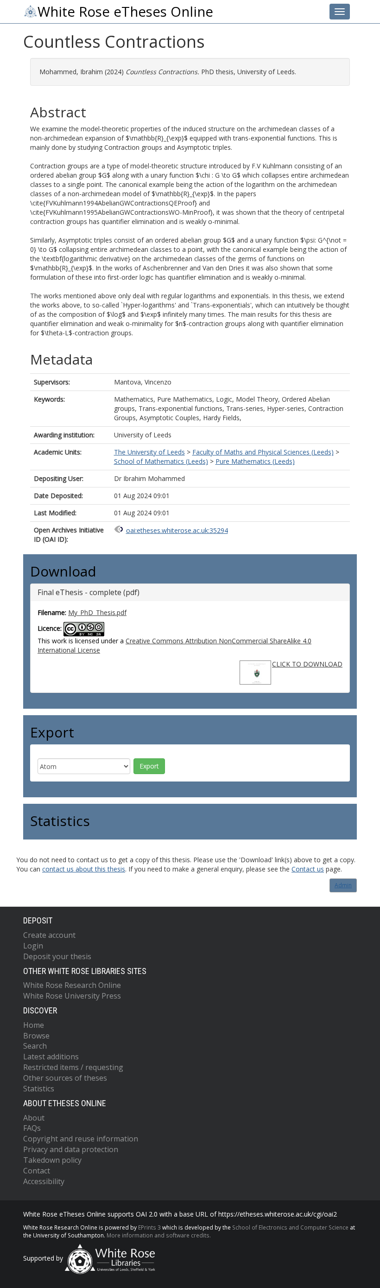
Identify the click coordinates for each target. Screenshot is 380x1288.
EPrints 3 (149, 1227)
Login (33, 946)
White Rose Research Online (72, 985)
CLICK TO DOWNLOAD (307, 664)
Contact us (307, 869)
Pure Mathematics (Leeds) (255, 461)
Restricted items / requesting (73, 1067)
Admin (343, 885)
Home (33, 1025)
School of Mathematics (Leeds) (161, 461)
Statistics (38, 1088)
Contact (36, 1171)
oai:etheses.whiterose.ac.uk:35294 (177, 530)
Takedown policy (52, 1160)
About (33, 1118)
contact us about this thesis (83, 869)
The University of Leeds (149, 452)
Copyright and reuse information (80, 1139)
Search (35, 1046)
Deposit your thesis (57, 956)
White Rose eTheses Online (125, 11)
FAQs (32, 1128)
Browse (36, 1036)
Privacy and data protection (70, 1149)
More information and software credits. (159, 1235)
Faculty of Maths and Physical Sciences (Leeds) (263, 452)
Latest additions (51, 1056)
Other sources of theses (65, 1078)
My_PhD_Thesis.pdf (97, 612)
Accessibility (43, 1181)
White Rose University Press (72, 996)
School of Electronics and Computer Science (290, 1227)
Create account (49, 935)
